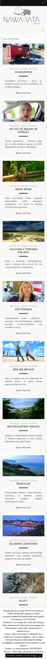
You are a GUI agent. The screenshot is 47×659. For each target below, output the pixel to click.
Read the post (23, 93)
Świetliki (23, 483)
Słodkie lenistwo (23, 543)
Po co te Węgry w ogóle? (23, 131)
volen (24, 69)
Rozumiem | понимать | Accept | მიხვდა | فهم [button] (24, 655)
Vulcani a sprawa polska (23, 251)
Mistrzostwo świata (23, 426)
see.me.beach (23, 369)
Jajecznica (23, 72)
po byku (33, 69)
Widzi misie (23, 189)
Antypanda (23, 309)
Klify (23, 600)
